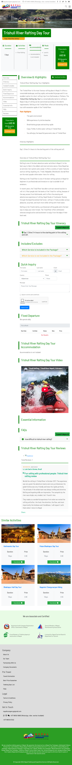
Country (22, 275)
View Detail (17, 562)
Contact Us (62, 64)
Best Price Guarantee (10, 680)
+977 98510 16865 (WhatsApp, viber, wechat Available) (39, 1)
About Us (6, 654)
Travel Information (9, 676)
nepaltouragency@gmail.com (11, 1)
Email (55, 268)
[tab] (45, 233)
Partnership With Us (9, 663)
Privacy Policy (7, 702)
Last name (40, 268)
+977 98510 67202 (8, 720)
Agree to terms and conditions (30, 294)
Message (22, 282)
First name (23, 268)
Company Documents (10, 667)
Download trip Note (60, 77)
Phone (47, 275)
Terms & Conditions (9, 698)
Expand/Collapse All (62, 227)
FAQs (4, 689)
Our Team (6, 659)
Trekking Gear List (9, 685)
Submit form (24, 307)
